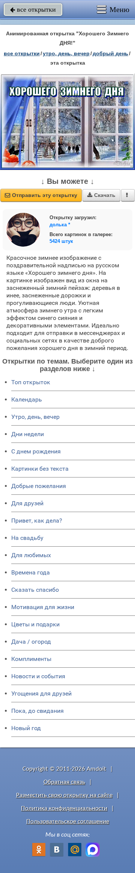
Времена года (30, 572)
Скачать (101, 195)
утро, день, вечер (66, 53)
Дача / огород (31, 641)
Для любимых (31, 555)
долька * (60, 224)
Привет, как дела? (36, 520)
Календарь (26, 399)
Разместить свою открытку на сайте (64, 795)
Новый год (26, 728)
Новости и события (38, 676)
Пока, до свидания (37, 710)
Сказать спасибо (35, 589)
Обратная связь (64, 782)
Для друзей (27, 503)
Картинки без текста (40, 468)
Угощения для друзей (41, 693)
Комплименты (31, 658)
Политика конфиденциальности (64, 808)
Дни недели (27, 434)
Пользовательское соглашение (67, 821)
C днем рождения (36, 451)
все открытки (33, 9)
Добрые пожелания (38, 486)
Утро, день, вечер (35, 416)
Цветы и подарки (35, 624)
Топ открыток (30, 382)
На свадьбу (27, 537)
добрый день (110, 53)
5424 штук (61, 241)
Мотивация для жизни (42, 607)
